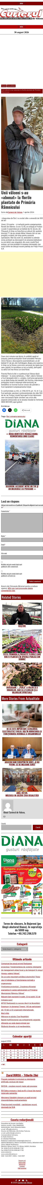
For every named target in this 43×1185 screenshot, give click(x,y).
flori (8, 416)
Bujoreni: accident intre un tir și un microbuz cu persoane (22, 487)
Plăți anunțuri (22, 1168)
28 (29, 1058)
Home (4, 86)
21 (29, 1055)
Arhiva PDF (22, 1162)
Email (3, 545)
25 (10, 1058)
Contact (22, 1166)
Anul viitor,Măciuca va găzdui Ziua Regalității (22, 794)
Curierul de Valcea (15, 212)
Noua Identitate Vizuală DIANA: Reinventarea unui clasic (23, 435)
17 (4, 1055)
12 (18, 1053)
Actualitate (11, 86)
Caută (3, 824)
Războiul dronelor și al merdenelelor (16, 1026)
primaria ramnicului (17, 416)
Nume (3, 536)
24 (4, 1058)
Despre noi (22, 1160)
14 (29, 1053)
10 (4, 1053)
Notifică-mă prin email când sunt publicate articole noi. (11, 575)
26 (18, 1058)
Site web (4, 553)
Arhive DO (22, 1164)
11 (10, 1053)
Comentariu (5, 511)
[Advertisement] (21, 60)
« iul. (3, 1064)
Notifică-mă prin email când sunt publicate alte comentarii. (11, 566)
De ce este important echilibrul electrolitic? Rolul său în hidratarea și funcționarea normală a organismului (22, 731)
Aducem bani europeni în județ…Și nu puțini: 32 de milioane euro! (22, 763)
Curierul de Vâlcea (25, 1183)
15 (35, 1053)
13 (24, 1053)
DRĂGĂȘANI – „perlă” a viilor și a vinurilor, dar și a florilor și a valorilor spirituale (22, 690)
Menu (21, 3)
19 (18, 1055)
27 (24, 1058)
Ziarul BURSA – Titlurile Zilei (22, 1075)
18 (10, 1055)
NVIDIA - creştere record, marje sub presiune (19, 1086)
